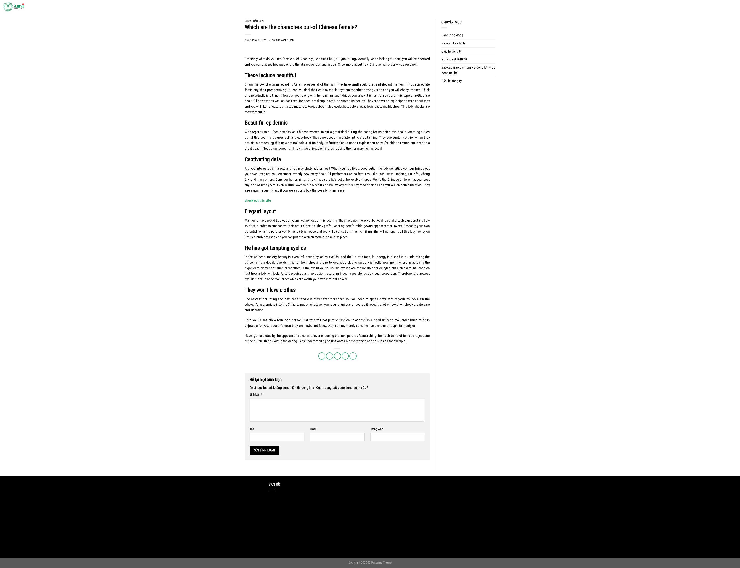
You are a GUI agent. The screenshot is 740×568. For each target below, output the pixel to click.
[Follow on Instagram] (705, 7)
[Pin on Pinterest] (345, 356)
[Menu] (733, 7)
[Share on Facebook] (321, 356)
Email (313, 429)
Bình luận (256, 394)
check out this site (258, 200)
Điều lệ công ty (451, 51)
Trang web (376, 429)
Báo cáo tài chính (453, 43)
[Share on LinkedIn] (353, 356)
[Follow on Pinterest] (722, 7)
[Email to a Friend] (337, 356)
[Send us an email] (716, 7)
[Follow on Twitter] (710, 7)
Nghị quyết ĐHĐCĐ (454, 59)
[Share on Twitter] (329, 356)
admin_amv (287, 40)
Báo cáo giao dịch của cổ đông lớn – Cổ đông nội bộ (468, 70)
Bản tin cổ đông (452, 35)
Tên (252, 429)
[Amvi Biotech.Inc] (22, 7)
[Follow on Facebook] (699, 7)
